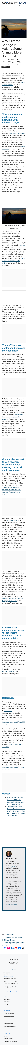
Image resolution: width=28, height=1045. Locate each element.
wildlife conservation (9, 671)
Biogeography (5, 66)
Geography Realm (11, 867)
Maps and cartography (10, 1026)
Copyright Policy (8, 1038)
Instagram (14, 904)
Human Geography (9, 1016)
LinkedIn (8, 904)
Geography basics (8, 1023)
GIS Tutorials (7, 1001)
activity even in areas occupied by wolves (13, 261)
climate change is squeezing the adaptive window (13, 417)
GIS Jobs (6, 1004)
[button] (20, 6)
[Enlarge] (24, 210)
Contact (6, 1036)
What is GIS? (7, 999)
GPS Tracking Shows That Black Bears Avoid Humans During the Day (16, 813)
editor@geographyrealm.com (11, 987)
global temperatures (17, 133)
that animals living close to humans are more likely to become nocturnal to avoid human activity (13, 489)
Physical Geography (9, 1013)
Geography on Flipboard (10, 1041)
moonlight (21, 245)
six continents (12, 520)
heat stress (8, 711)
